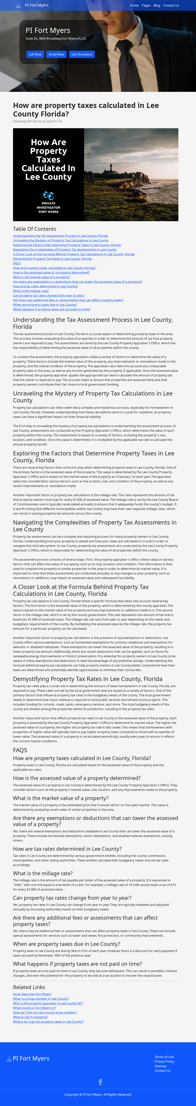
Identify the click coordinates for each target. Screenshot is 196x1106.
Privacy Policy (164, 1061)
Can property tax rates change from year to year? (48, 295)
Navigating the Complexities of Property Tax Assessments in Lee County (65, 249)
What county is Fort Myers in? (34, 1008)
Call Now (35, 54)
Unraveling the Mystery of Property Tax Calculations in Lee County (61, 240)
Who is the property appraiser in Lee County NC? (48, 1003)
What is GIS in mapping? (30, 1017)
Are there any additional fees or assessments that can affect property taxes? (68, 300)
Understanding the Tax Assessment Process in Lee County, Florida (60, 236)
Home (134, 5)
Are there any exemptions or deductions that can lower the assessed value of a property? (77, 282)
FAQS (17, 263)
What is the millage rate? (31, 291)
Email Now (56, 54)
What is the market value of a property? (41, 277)
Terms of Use (164, 1057)
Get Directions (81, 54)
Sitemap (161, 1066)
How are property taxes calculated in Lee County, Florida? (54, 268)
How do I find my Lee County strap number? (45, 1012)
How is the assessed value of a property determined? (51, 272)
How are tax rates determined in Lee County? (45, 286)
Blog (157, 5)
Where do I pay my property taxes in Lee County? (48, 1022)
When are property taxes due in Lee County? (45, 305)
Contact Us (171, 5)
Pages (146, 5)
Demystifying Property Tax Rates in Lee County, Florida (52, 259)
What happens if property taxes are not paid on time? (51, 309)
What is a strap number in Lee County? (41, 999)
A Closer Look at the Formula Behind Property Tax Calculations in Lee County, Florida (74, 254)
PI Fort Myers (31, 1058)
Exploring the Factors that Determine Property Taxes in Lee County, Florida (67, 245)
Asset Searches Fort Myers (32, 994)
